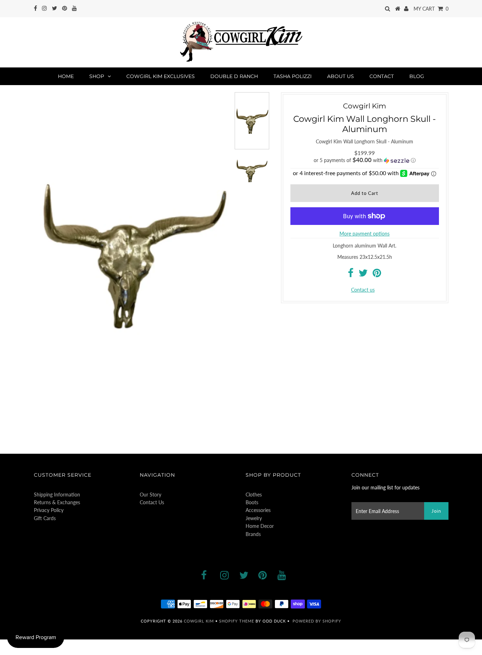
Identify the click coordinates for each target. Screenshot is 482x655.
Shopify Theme (236, 621)
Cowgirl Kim (199, 621)
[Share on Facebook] (351, 275)
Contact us (363, 290)
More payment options (364, 234)
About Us (340, 76)
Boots (252, 502)
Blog (416, 76)
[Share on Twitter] (363, 275)
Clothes (254, 495)
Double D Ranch (234, 76)
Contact (381, 76)
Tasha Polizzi (292, 76)
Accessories (258, 510)
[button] (364, 160)
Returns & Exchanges (57, 502)
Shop (96, 76)
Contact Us (152, 502)
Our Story (150, 495)
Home (66, 76)
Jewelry (254, 518)
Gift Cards (45, 518)
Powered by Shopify (317, 621)
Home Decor (260, 526)
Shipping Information (57, 495)
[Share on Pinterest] (377, 275)
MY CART (431, 9)
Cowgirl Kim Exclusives (160, 76)
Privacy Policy (49, 510)
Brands (253, 534)
